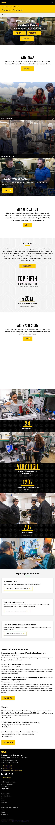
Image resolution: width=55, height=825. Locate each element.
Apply (26, 339)
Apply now (18, 33)
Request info (25, 39)
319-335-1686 (7, 766)
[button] (52, 2)
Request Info (4, 788)
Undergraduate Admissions (8, 782)
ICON (2, 800)
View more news (8, 698)
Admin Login (7, 778)
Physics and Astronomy (12, 10)
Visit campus (32, 33)
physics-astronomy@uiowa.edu (12, 770)
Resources (4, 802)
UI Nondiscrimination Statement (15, 820)
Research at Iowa (26, 266)
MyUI (2, 798)
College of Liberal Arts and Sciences (10, 7)
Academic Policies (6, 796)
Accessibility (26, 820)
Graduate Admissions (7, 784)
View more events (8, 742)
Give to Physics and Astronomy (9, 807)
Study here (26, 69)
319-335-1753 (7, 768)
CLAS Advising (5, 794)
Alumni (3, 810)
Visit (26, 225)
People (3, 812)
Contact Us (4, 814)
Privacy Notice (4, 820)
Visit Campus (5, 786)
